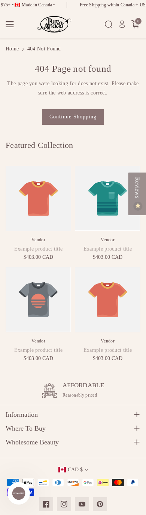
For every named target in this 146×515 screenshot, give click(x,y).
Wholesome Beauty (32, 442)
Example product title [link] (38, 249)
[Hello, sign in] (122, 24)
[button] (12, 24)
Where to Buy (26, 428)
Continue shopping (73, 117)
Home (12, 49)
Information (22, 414)
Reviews (137, 188)
